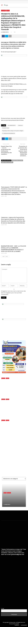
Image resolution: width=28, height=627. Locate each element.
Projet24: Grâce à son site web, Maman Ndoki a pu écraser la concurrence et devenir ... (17, 602)
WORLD (8, 10)
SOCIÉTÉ (3, 378)
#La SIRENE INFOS (12, 125)
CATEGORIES (24, 625)
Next (7, 256)
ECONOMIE (3, 10)
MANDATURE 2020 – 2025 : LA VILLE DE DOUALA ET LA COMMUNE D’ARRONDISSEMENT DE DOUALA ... (13, 470)
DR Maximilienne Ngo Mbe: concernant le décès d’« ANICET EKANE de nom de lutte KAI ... (17, 589)
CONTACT (17, 625)
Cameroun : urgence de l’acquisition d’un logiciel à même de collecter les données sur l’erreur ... (17, 462)
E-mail (2, 608)
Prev (4, 256)
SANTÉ (5, 492)
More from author (17, 160)
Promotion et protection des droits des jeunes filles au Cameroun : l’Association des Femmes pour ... (16, 543)
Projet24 (17, 623)
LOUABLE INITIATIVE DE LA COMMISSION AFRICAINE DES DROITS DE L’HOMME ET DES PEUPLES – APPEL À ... (13, 436)
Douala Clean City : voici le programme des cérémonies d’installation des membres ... (6, 150)
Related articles (6, 160)
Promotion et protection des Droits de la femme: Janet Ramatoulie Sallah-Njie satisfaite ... (22, 151)
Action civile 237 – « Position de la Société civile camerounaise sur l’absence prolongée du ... (17, 455)
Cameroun (20, 125)
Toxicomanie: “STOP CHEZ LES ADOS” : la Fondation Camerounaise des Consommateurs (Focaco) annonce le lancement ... (14, 446)
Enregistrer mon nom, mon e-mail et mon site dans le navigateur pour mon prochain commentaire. (13, 292)
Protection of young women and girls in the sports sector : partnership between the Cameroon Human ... (14, 393)
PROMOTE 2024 (5, 128)
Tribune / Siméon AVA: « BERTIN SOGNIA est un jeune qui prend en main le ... (17, 596)
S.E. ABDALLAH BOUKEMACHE (8, 133)
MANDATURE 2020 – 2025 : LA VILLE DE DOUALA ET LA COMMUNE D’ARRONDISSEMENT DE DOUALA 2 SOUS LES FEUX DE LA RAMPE (13, 248)
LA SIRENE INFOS (5, 32)
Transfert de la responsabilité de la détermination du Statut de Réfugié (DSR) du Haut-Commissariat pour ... (12, 414)
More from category (7, 162)
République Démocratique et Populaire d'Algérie (12, 130)
